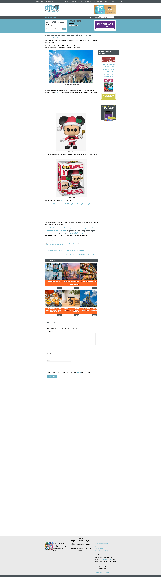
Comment (50, 331)
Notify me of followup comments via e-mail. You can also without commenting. (70, 372)
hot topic (76, 243)
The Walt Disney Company (101, 563)
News (71, 240)
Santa (58, 244)
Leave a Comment (57, 37)
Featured (68, 240)
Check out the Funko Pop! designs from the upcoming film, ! (71, 228)
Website (49, 360)
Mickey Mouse (88, 243)
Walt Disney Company (107, 559)
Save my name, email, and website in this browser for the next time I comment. (65, 369)
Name (49, 347)
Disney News (62, 240)
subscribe (79, 372)
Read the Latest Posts (50, 17)
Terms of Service (99, 548)
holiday (72, 243)
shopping (62, 244)
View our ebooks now (50, 554)
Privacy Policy (98, 547)
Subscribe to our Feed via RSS (102, 572)
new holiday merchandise (84, 45)
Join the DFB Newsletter (56, 230)
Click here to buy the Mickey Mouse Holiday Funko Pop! (71, 204)
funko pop (67, 243)
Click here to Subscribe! (76, 233)
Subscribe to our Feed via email (102, 574)
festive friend (58, 92)
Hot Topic (63, 200)
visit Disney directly (105, 565)
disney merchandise (54, 240)
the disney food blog (49, 4)
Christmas (53, 243)
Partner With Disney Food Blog (102, 550)
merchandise (82, 243)
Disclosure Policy (99, 545)
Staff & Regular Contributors (101, 543)
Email (49, 353)
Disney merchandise (60, 243)
